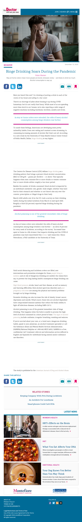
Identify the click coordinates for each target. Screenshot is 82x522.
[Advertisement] (41, 3)
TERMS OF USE (8, 504)
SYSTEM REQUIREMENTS (12, 506)
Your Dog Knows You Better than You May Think (59, 476)
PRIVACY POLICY (9, 502)
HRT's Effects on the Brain (59, 427)
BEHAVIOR (8, 65)
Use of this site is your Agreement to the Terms (19, 513)
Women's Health (50, 418)
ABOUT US (7, 500)
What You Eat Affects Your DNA (59, 451)
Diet (44, 441)
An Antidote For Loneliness (41, 400)
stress (44, 235)
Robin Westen (40, 75)
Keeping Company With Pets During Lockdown (41, 396)
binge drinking (37, 138)
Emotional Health (51, 465)
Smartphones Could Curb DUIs (41, 404)
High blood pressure (20, 285)
